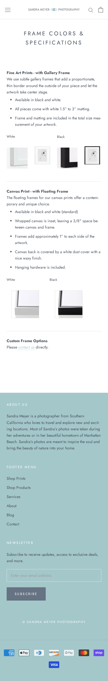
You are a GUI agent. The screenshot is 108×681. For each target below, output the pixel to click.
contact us (26, 347)
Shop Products (19, 487)
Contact (13, 524)
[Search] (90, 9)
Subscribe (26, 593)
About (11, 506)
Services (13, 496)
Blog (10, 515)
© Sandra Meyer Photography (54, 622)
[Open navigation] (8, 9)
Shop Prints (16, 478)
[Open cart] (100, 9)
